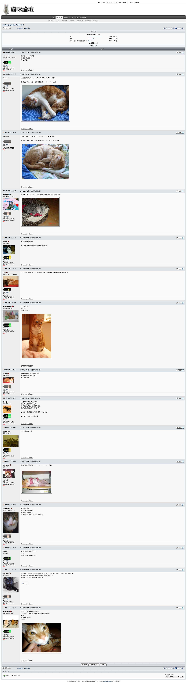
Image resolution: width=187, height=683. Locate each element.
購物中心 (83, 17)
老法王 (7, 452)
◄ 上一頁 (84, 664)
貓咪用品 (80, 21)
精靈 (7, 561)
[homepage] (21, 14)
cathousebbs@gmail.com (107, 681)
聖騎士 (7, 216)
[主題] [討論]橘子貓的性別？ (13, 25)
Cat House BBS (93, 681)
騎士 (7, 389)
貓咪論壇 (59, 17)
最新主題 (64, 21)
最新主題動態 (122, 2)
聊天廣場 (75, 17)
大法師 (7, 260)
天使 (7, 65)
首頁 (53, 17)
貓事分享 (27, 28)
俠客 (7, 86)
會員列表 (130, 2)
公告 (57, 21)
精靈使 (7, 292)
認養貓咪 (96, 21)
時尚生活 (67, 17)
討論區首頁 (20, 28)
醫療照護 (88, 21)
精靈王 (7, 327)
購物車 (137, 2)
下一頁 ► (103, 664)
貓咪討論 (72, 21)
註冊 (104, 2)
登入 (99, 2)
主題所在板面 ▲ (93, 664)
